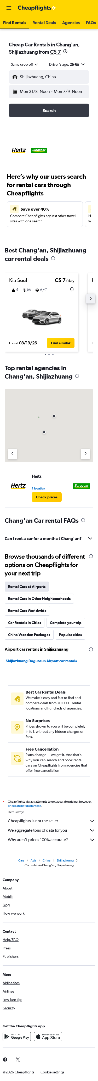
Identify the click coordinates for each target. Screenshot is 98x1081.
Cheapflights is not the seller (33, 820)
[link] (47, 497)
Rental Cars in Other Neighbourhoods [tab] (39, 598)
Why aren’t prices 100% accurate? (38, 839)
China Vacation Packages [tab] (29, 635)
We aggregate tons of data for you (37, 830)
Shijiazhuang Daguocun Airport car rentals (41, 661)
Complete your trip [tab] (66, 623)
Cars (21, 860)
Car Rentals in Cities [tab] (24, 623)
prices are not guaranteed (24, 806)
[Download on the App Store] (48, 1036)
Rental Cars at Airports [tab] (26, 586)
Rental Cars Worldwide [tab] (27, 611)
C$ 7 (55, 52)
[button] (9, 8)
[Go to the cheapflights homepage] (37, 8)
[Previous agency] (12, 454)
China (46, 860)
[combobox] (25, 64)
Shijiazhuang (65, 860)
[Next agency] (85, 454)
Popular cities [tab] (70, 635)
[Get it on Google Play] (17, 1036)
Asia (33, 860)
